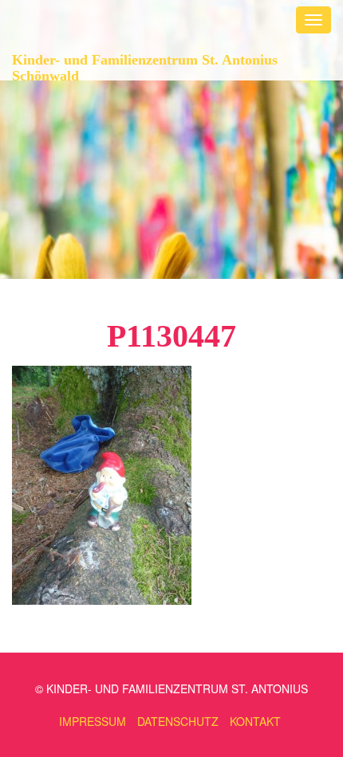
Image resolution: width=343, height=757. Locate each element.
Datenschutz (178, 721)
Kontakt (255, 721)
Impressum (92, 721)
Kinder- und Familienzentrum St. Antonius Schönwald (145, 66)
